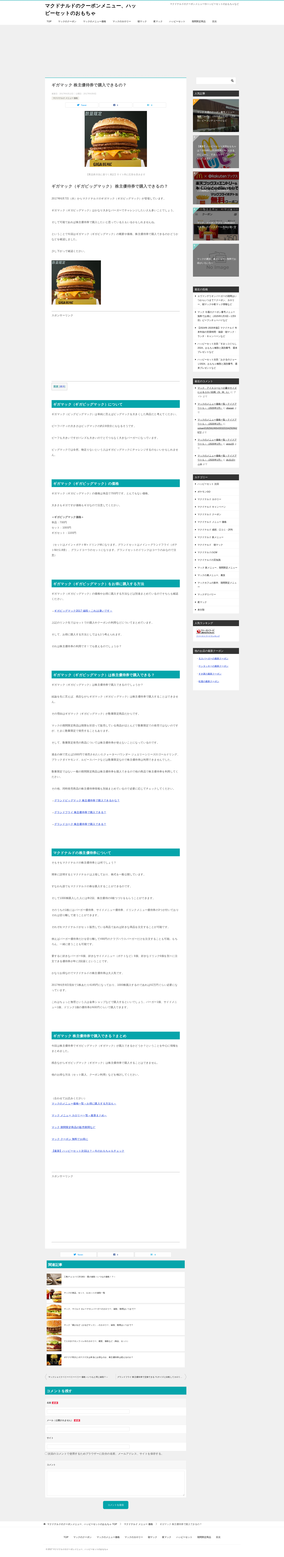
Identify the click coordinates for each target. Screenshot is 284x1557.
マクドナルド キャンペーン (212, 506)
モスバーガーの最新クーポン (213, 658)
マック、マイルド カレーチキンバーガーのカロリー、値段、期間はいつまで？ (100, 1309)
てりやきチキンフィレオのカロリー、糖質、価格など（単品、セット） (96, 1341)
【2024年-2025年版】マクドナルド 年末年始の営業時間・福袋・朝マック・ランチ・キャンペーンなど (217, 331)
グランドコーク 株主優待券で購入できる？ (80, 824)
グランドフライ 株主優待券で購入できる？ (80, 812)
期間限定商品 (199, 21)
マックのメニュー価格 (94, 21)
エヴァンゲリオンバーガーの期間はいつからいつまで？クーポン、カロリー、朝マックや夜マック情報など (217, 300)
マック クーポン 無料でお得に (70, 1139)
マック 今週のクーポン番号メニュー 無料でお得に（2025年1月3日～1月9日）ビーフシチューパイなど (216, 116)
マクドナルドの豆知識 (209, 560)
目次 (214, 21)
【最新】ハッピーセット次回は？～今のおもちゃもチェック (88, 1151)
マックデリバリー (207, 594)
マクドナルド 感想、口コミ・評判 (215, 529)
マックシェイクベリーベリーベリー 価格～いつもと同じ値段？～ (78, 1377)
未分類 (201, 609)
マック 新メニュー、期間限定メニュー (217, 567)
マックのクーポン (67, 21)
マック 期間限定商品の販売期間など (73, 1127)
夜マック (158, 21)
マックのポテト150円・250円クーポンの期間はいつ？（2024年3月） (216, 188)
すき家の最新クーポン (210, 673)
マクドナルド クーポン (209, 514)
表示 (62, 386)
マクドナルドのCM (207, 552)
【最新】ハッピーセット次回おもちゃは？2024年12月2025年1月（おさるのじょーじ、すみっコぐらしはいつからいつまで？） (216, 152)
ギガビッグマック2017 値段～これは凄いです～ (83, 610)
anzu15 (230, 444)
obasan (230, 408)
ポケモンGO (204, 491)
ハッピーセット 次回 (208, 484)
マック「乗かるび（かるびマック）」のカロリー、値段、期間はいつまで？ (98, 1325)
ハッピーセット (177, 21)
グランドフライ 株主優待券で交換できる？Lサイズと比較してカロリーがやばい (151, 1377)
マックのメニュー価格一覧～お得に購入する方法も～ (84, 1103)
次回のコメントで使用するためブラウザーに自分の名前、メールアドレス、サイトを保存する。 (106, 1453)
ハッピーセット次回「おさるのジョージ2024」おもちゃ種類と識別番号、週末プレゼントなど (217, 363)
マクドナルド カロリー (209, 499)
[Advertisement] (142, 49)
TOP (49, 21)
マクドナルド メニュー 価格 (65, 98)
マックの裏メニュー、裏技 (211, 575)
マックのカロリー (122, 21)
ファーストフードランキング (208, 636)
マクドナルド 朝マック (210, 544)
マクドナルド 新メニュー (211, 537)
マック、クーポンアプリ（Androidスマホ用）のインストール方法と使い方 (216, 224)
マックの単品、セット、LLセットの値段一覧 (84, 1293)
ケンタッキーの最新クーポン (213, 666)
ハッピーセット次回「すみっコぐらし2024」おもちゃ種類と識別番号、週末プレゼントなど (217, 347)
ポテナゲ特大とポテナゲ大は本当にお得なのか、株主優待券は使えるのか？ (98, 1357)
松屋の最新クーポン (209, 681)
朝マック (142, 21)
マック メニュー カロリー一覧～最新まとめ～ (79, 1115)
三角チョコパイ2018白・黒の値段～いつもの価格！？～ (90, 1277)
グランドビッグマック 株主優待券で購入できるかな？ (87, 800)
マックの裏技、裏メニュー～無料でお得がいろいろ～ (216, 261)
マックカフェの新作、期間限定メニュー (217, 584)
